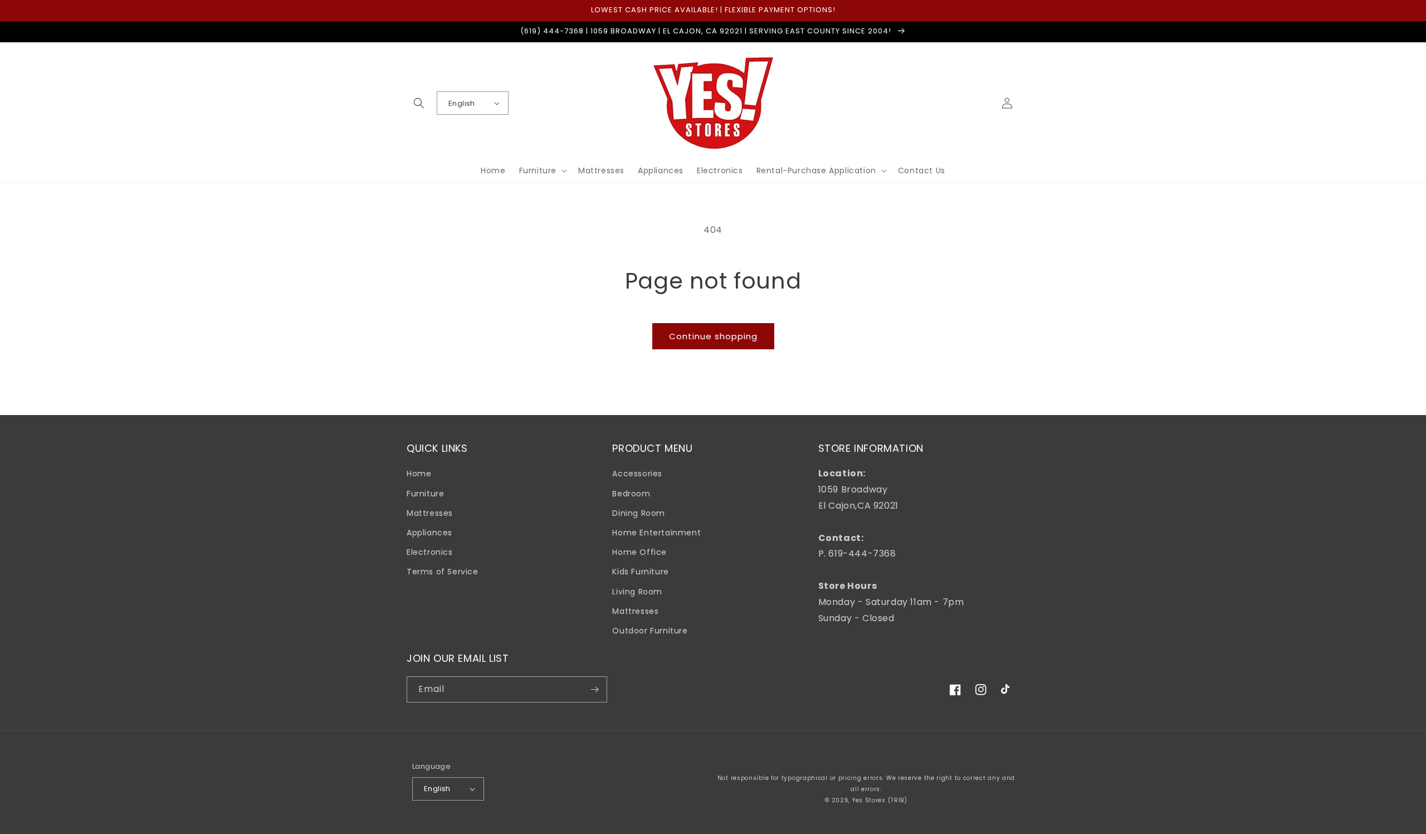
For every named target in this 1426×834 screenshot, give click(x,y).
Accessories (637, 473)
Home (419, 473)
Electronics (430, 552)
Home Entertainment (656, 532)
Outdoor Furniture (649, 630)
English (461, 103)
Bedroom (631, 493)
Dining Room (638, 513)
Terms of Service (442, 571)
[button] (419, 103)
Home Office (639, 552)
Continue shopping (713, 336)
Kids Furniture (640, 571)
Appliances (429, 532)
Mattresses (430, 513)
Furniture (425, 493)
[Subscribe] (594, 689)
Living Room (637, 591)
